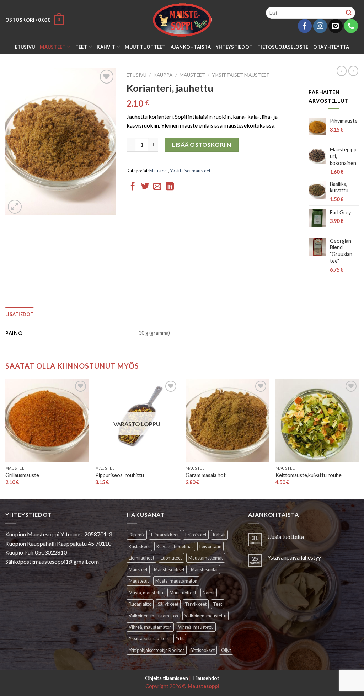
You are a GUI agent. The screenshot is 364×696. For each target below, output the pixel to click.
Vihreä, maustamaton (150, 627)
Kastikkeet (139, 546)
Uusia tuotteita (285, 536)
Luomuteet (171, 558)
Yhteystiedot (234, 47)
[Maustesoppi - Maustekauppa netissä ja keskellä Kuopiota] (182, 20)
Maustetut (139, 581)
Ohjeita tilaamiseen (166, 678)
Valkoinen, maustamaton (153, 616)
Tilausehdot (205, 678)
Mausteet (52, 47)
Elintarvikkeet (165, 534)
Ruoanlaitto (140, 604)
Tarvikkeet (196, 604)
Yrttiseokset (203, 650)
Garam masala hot (206, 475)
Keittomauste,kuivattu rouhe (308, 475)
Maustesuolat (204, 569)
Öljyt (226, 650)
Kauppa (162, 75)
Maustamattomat (205, 558)
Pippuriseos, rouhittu (119, 475)
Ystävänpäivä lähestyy (294, 557)
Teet (81, 47)
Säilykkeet (168, 604)
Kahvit (106, 47)
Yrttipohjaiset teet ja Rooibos (156, 650)
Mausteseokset (169, 569)
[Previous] (5, 438)
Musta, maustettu (146, 592)
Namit (209, 592)
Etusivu (25, 47)
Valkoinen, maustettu (205, 616)
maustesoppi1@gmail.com (66, 561)
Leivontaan (210, 546)
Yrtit (180, 638)
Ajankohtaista (191, 47)
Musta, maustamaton (176, 581)
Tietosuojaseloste (282, 47)
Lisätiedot (19, 314)
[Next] (358, 438)
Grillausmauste (22, 475)
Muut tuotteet (145, 47)
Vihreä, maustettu (196, 627)
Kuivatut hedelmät (174, 546)
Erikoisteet (196, 534)
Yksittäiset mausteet (241, 75)
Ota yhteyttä (331, 47)
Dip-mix (137, 534)
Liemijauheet (141, 558)
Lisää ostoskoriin (201, 144)
